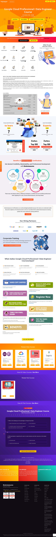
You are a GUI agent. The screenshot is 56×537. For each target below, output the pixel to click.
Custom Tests (26, 493)
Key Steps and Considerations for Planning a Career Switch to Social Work (48, 507)
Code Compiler (26, 494)
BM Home (25, 486)
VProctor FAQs (46, 497)
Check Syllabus (24, 19)
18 (42, 414)
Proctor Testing (26, 496)
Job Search (35, 497)
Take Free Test (33, 40)
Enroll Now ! (15, 19)
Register (52, 1)
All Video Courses (26, 488)
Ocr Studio (45, 527)
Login (47, 1)
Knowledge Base (46, 486)
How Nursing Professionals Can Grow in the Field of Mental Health (48, 511)
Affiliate (45, 496)
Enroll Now (28, 214)
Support (45, 493)
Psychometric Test (26, 499)
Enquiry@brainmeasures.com (14, 489)
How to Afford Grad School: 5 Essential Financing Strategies (48, 515)
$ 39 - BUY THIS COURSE (28, 339)
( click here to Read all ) (30, 457)
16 (38, 414)
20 (46, 414)
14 (34, 414)
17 (40, 414)
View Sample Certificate (28, 199)
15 (36, 414)
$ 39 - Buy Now (45, 113)
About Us (35, 486)
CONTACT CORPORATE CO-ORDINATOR (12, 245)
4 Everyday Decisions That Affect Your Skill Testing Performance (47, 524)
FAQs (35, 491)
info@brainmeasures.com (6, 489)
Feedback (45, 491)
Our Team (35, 499)
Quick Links (12, 1)
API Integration (26, 497)
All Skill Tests (26, 491)
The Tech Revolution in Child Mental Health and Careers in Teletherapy (48, 503)
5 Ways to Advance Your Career (48, 499)
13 (32, 414)
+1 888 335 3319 (7, 491)
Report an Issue (46, 488)
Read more (46, 38)
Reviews (45, 494)
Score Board (36, 494)
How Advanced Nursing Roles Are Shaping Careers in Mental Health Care (48, 518)
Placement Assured (24, 40)
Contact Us (35, 493)
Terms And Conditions (37, 488)
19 (44, 414)
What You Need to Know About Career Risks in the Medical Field (48, 521)
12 (30, 414)
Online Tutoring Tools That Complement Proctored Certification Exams (47, 530)
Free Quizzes (36, 496)
